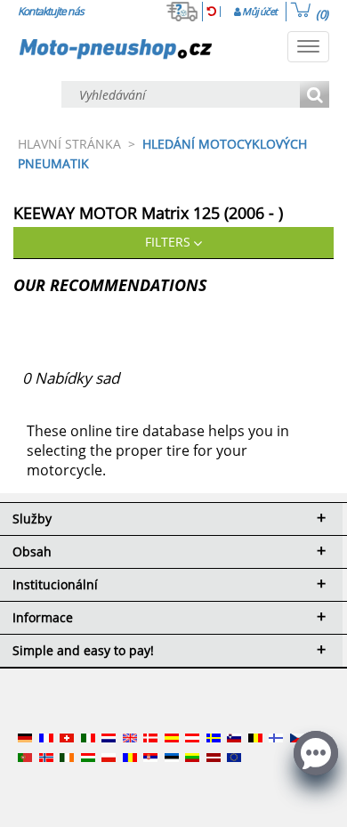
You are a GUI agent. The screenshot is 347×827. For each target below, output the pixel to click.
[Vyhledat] (314, 95)
